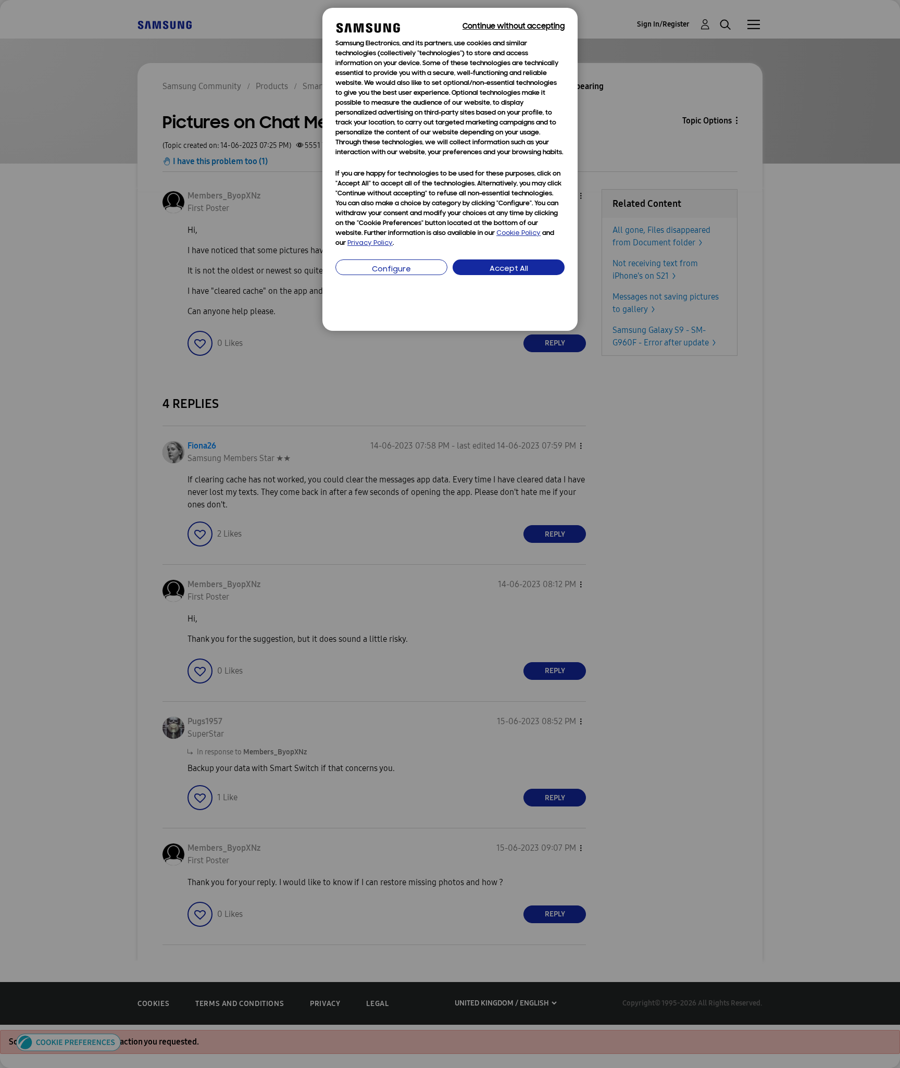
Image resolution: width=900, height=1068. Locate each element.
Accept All (509, 269)
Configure (391, 270)
